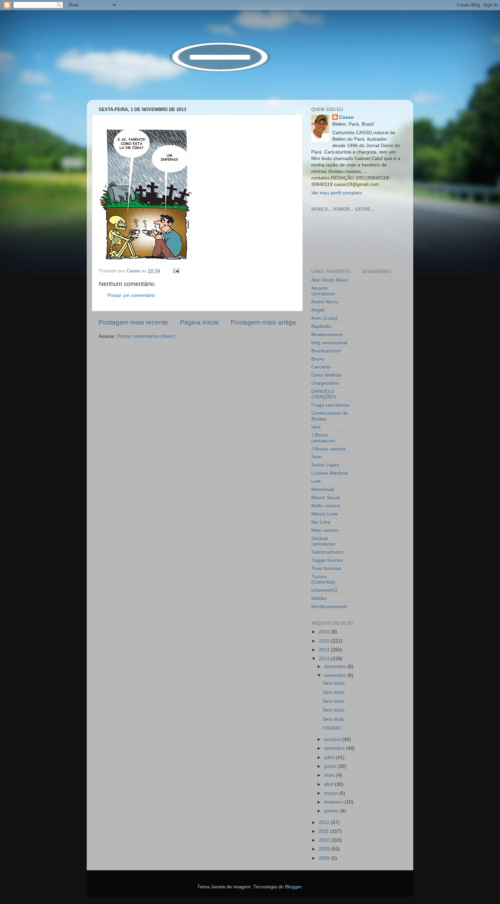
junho (330, 766)
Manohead (322, 489)
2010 (325, 840)
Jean (316, 456)
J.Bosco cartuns (328, 448)
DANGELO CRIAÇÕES (323, 394)
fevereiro (334, 802)
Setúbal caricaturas (323, 541)
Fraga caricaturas (330, 405)
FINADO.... (334, 728)
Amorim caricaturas (323, 291)
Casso (346, 117)
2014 (325, 649)
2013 (325, 658)
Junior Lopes (325, 464)
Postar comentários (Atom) (146, 336)
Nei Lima (320, 522)
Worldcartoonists (329, 606)
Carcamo (321, 366)
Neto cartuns (325, 530)
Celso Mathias (326, 375)
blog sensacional (329, 342)
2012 (325, 822)
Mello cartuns (325, 505)
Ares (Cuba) (324, 318)
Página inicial (199, 322)
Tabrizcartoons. (328, 552)
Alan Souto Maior (329, 280)
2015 (325, 641)
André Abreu (324, 301)
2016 (325, 631)
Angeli (317, 310)
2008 (325, 858)
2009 (325, 849)
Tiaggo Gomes (327, 560)
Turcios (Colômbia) (323, 579)
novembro (335, 675)
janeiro (332, 810)
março (331, 793)
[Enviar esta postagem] (176, 270)
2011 (324, 831)
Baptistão (321, 326)
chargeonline (325, 383)
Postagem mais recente (133, 322)
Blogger (293, 886)
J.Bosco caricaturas (323, 437)
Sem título (334, 683)
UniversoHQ (324, 590)
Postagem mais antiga (263, 322)
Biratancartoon (327, 334)
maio (330, 775)
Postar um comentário (131, 295)
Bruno (317, 359)
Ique (316, 426)
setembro (335, 748)
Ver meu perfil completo (336, 192)
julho (330, 757)
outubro (333, 739)
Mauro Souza (325, 497)
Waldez (319, 598)
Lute (316, 481)
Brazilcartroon (326, 350)
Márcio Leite (324, 514)
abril (329, 784)
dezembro (335, 666)
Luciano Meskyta (329, 473)
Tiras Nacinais (326, 568)
